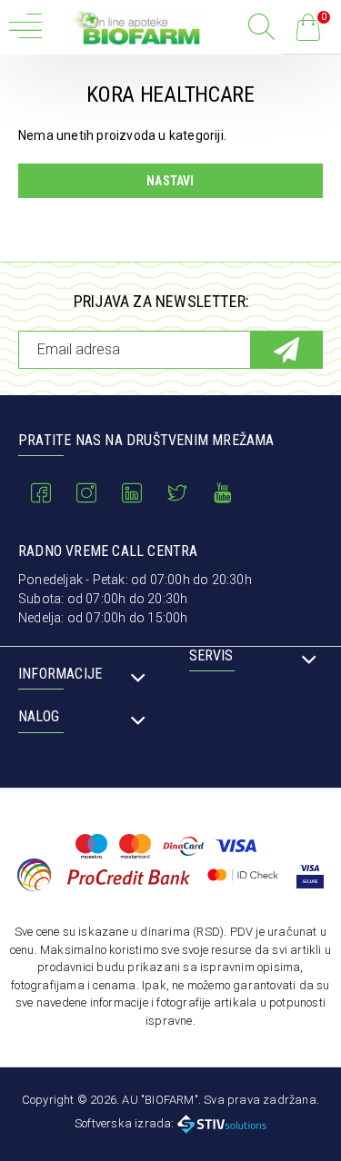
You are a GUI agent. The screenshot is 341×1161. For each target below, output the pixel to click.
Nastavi (170, 181)
